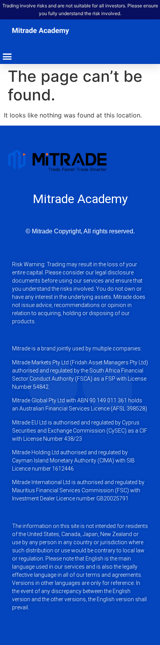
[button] (7, 56)
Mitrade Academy (80, 198)
